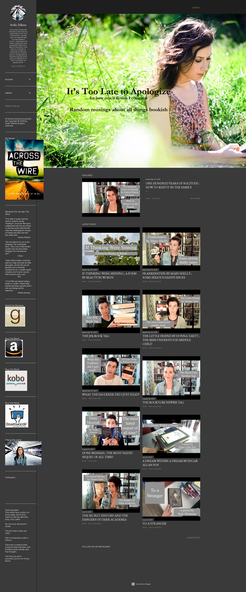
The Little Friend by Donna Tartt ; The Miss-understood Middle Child (170, 340)
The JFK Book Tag (95, 336)
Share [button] (148, 198)
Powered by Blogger (143, 584)
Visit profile (18, 66)
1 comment (156, 198)
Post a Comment (94, 281)
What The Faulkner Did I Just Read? (111, 394)
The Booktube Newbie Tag (163, 402)
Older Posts (193, 538)
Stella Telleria (18, 25)
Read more (195, 198)
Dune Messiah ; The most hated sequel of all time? (107, 455)
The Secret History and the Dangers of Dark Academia (105, 517)
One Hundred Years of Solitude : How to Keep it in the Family (172, 185)
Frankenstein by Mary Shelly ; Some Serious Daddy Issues (167, 275)
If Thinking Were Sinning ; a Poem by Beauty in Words (109, 275)
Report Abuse (12, 106)
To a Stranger (154, 523)
